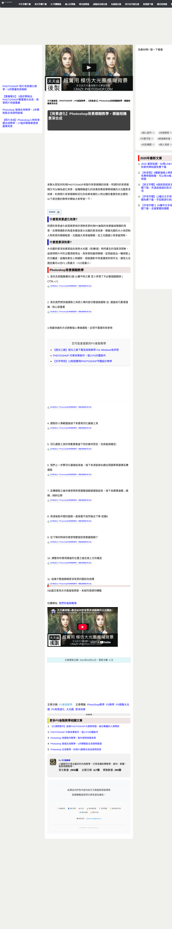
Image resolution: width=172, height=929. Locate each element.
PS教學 (110, 704)
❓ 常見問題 (103, 808)
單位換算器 (84, 4)
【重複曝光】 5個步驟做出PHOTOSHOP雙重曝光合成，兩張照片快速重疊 (21, 99)
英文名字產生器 (132, 4)
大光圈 (70, 709)
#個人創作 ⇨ (147, 133)
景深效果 (80, 709)
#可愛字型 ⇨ (146, 138)
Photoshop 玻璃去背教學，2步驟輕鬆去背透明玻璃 (76, 743)
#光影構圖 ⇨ (147, 144)
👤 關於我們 (72, 808)
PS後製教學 (65, 704)
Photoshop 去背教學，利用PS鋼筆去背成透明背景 (75, 749)
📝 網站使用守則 (115, 808)
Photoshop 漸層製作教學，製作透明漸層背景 (73, 738)
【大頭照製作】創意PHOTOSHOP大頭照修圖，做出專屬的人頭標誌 (84, 726)
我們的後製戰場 (68, 603)
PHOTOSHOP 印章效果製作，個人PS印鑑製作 (79, 355)
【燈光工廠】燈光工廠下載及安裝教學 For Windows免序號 (86, 350)
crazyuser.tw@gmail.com (93, 818)
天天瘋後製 (65, 760)
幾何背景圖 (162, 4)
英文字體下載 (41, 4)
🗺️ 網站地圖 (83, 812)
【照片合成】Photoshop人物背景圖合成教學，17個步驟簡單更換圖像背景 (21, 123)
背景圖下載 (148, 4)
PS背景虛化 (58, 709)
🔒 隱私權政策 (91, 808)
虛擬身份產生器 (100, 4)
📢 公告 (81, 808)
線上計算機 (70, 4)
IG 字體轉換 (56, 4)
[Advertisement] (91, 27)
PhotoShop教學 (96, 704)
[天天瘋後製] (7, 2)
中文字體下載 (25, 4)
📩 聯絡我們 (61, 808)
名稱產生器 (116, 4)
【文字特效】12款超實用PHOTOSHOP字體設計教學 (82, 361)
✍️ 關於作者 (94, 812)
